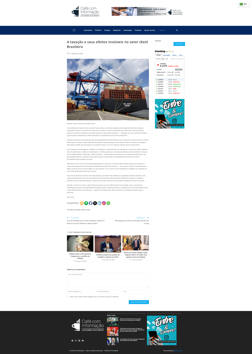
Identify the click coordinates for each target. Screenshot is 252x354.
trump (88, 209)
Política (98, 30)
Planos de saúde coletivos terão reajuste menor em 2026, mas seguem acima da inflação (136, 255)
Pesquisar (158, 41)
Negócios (117, 30)
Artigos (107, 30)
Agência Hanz (178, 350)
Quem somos (149, 30)
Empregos (128, 30)
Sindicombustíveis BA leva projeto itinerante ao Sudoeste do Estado (130, 319)
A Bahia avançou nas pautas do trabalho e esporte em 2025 (108, 256)
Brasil (72, 209)
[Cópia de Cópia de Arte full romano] (147, 11)
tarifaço (83, 209)
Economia (88, 30)
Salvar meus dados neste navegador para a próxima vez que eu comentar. (94, 297)
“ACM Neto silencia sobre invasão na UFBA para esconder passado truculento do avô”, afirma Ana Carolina (132, 330)
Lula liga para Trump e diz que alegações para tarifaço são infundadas (132, 339)
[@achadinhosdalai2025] (170, 114)
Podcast (138, 30)
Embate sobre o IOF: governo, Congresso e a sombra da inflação (80, 256)
